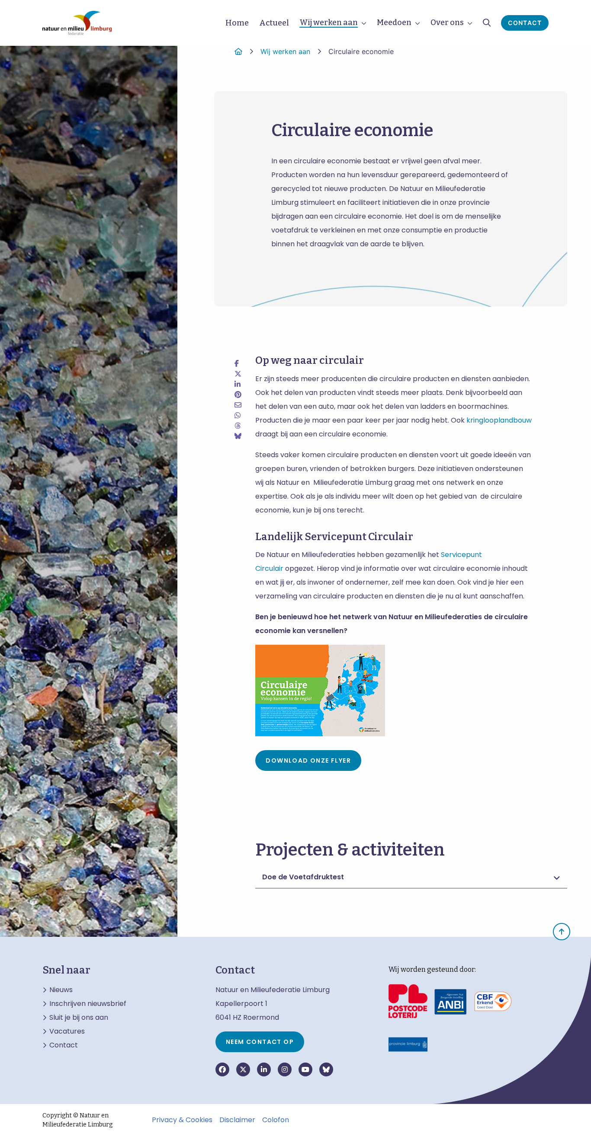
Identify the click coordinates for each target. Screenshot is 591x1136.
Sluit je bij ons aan (78, 1017)
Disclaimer (237, 1120)
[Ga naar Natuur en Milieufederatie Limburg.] (238, 51)
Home (237, 23)
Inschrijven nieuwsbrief (87, 1003)
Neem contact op (260, 1041)
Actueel (274, 23)
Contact (525, 22)
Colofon (275, 1120)
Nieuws (61, 989)
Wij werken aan (328, 22)
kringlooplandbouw (499, 420)
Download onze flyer (308, 760)
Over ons (447, 22)
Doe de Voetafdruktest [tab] (303, 877)
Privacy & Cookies (182, 1120)
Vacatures (67, 1031)
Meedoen (394, 22)
